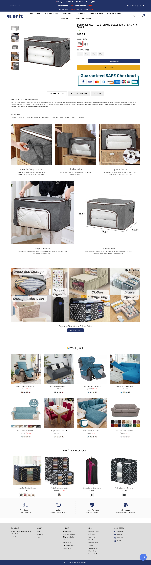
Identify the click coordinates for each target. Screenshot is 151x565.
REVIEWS (97, 94)
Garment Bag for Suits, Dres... (92, 488)
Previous (22, 51)
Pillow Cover (92, 551)
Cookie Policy (67, 548)
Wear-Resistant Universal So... (92, 431)
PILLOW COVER (66, 18)
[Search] (134, 16)
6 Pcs (100, 54)
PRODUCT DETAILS (57, 94)
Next (72, 51)
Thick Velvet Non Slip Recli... (92, 386)
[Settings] (138, 16)
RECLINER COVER (51, 14)
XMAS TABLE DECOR (83, 18)
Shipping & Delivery (69, 537)
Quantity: (83, 50)
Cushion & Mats (93, 554)
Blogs (38, 537)
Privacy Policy (67, 531)
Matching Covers (93, 531)
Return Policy (67, 540)
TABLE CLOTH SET (96, 14)
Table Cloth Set (93, 548)
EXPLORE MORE (75, 330)
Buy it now (109, 67)
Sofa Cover (92, 534)
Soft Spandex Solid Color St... (59, 431)
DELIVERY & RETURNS (79, 94)
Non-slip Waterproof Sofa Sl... (26, 431)
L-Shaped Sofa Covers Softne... (125, 386)
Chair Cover (92, 540)
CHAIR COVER (68, 14)
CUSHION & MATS (114, 14)
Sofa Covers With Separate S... (125, 431)
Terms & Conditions (69, 534)
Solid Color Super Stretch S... (59, 386)
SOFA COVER (35, 14)
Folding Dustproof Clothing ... (124, 488)
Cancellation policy (69, 545)
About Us (39, 531)
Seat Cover (91, 537)
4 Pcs (93, 54)
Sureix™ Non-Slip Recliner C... (25, 386)
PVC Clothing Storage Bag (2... (59, 488)
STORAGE (81, 14)
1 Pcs (80, 54)
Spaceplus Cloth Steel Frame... (27, 488)
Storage (90, 545)
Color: (82, 39)
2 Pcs (87, 54)
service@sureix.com (14, 6)
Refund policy (67, 543)
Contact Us (40, 534)
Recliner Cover (93, 543)
